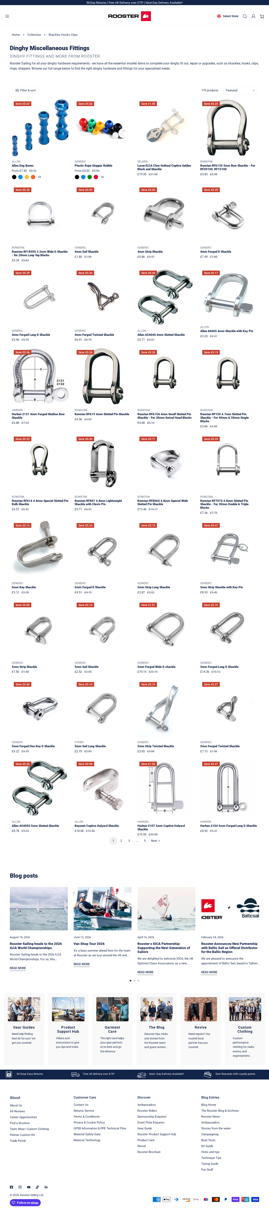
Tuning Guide (209, 1164)
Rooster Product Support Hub (156, 1134)
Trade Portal (18, 1141)
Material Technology (87, 1140)
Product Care (146, 1140)
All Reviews (17, 1111)
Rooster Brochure (148, 1152)
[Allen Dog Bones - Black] (14, 177)
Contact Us (81, 1105)
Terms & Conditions (87, 1116)
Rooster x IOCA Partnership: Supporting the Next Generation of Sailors (163, 948)
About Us (16, 1105)
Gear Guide (144, 1128)
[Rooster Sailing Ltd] (129, 16)
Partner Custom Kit (22, 1135)
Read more (18, 968)
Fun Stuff (207, 1169)
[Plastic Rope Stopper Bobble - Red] (96, 177)
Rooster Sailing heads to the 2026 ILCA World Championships (36, 946)
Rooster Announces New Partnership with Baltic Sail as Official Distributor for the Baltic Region (229, 948)
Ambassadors (146, 1105)
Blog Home (208, 1105)
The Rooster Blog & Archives (220, 1110)
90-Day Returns (96, 3)
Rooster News (210, 1116)
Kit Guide (207, 1146)
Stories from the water (216, 1128)
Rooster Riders (147, 1110)
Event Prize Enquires (150, 1122)
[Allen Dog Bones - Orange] (33, 177)
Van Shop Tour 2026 (89, 944)
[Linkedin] (46, 1187)
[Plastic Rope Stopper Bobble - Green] (89, 177)
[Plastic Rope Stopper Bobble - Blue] (83, 177)
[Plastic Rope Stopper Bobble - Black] (77, 177)
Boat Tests (208, 1140)
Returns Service (84, 1110)
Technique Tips (211, 1158)
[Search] (244, 16)
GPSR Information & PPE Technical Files (100, 1128)
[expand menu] (7, 16)
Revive (141, 1146)
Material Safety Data (87, 1134)
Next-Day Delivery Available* (164, 3)
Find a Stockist (20, 1123)
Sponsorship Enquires (151, 1116)
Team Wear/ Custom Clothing (29, 1129)
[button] (262, 16)
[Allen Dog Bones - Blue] (20, 177)
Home (16, 35)
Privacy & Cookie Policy (89, 1122)
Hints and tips (210, 1152)
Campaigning (209, 1134)
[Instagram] (20, 1187)
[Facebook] (11, 1187)
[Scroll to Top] (262, 1197)
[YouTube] (28, 1187)
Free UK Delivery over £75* (126, 3)
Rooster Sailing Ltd (31, 1195)
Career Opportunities (23, 1117)
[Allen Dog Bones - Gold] (26, 177)
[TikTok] (37, 1187)
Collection (34, 35)
